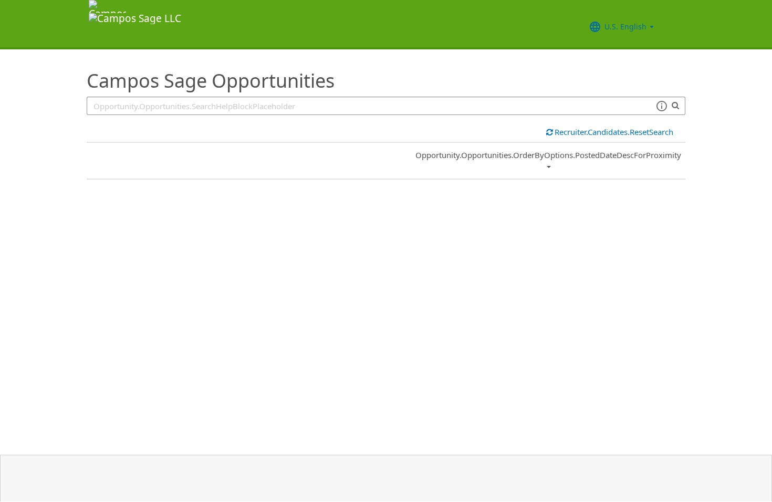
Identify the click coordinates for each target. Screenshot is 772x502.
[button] (661, 106)
